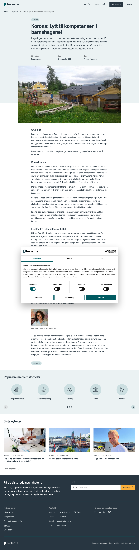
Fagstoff (7, 525)
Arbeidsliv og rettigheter (13, 521)
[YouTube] (109, 512)
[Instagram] (104, 512)
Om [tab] (102, 258)
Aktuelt (35, 20)
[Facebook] (95, 512)
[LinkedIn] (100, 512)
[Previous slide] (6, 407)
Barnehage (36, 363)
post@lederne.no (64, 521)
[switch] (57, 289)
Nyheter (15, 12)
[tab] (67, 407)
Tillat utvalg (69, 297)
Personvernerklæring (99, 543)
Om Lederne (9, 530)
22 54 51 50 (61, 516)
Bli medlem (116, 4)
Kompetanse (9, 516)
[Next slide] (133, 407)
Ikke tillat (38, 297)
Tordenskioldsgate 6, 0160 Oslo (69, 512)
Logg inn (97, 4)
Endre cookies (114, 543)
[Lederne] (11, 4)
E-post (73, 482)
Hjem (6, 12)
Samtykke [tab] (37, 258)
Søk (85, 4)
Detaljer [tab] (70, 258)
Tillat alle (100, 297)
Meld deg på (128, 487)
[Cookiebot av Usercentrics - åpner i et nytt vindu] (106, 251)
